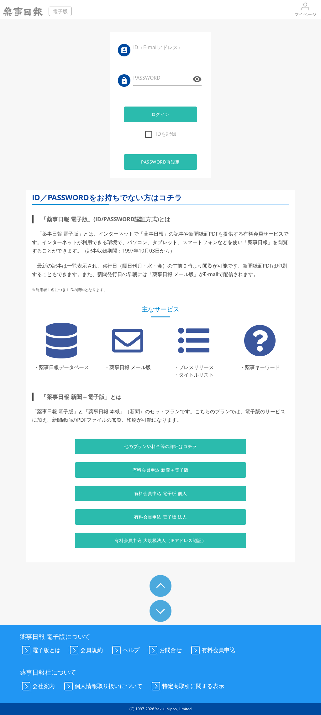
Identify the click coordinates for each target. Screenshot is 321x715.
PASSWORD (146, 77)
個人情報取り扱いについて (108, 685)
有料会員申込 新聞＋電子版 (161, 470)
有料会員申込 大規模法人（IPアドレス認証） (160, 540)
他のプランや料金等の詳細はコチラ (160, 446)
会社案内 (43, 685)
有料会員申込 (218, 650)
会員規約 (91, 650)
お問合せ (170, 650)
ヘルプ (131, 650)
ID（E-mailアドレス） (158, 47)
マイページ (305, 14)
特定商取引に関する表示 (193, 685)
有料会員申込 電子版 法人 (160, 517)
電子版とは (46, 650)
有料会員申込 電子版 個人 (160, 493)
